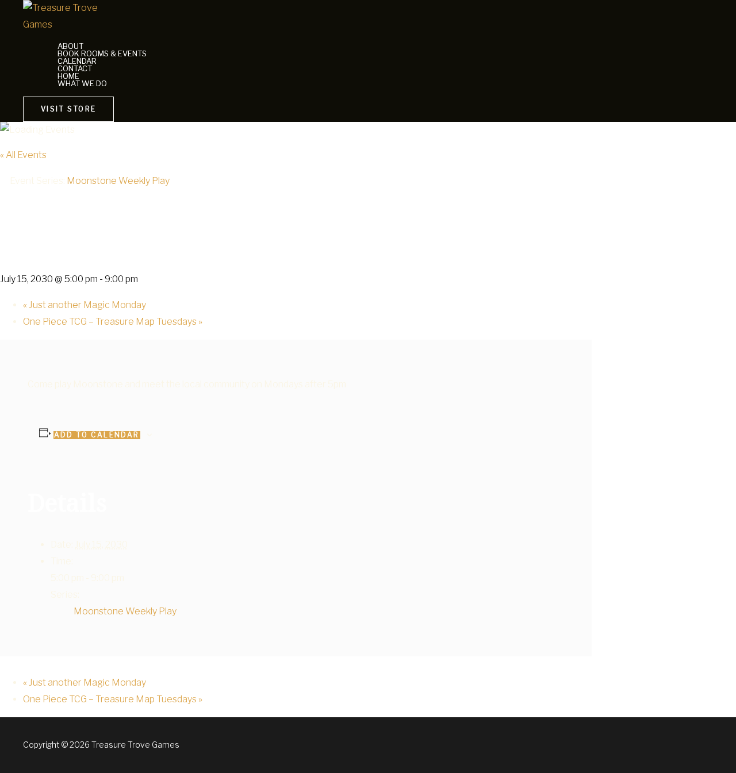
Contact (74, 68)
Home (68, 76)
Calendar (77, 61)
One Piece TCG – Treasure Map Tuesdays (112, 321)
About (70, 46)
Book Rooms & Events (102, 53)
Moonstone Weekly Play (125, 611)
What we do (82, 83)
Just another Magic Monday (84, 304)
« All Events (23, 154)
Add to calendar (97, 435)
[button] (68, 109)
